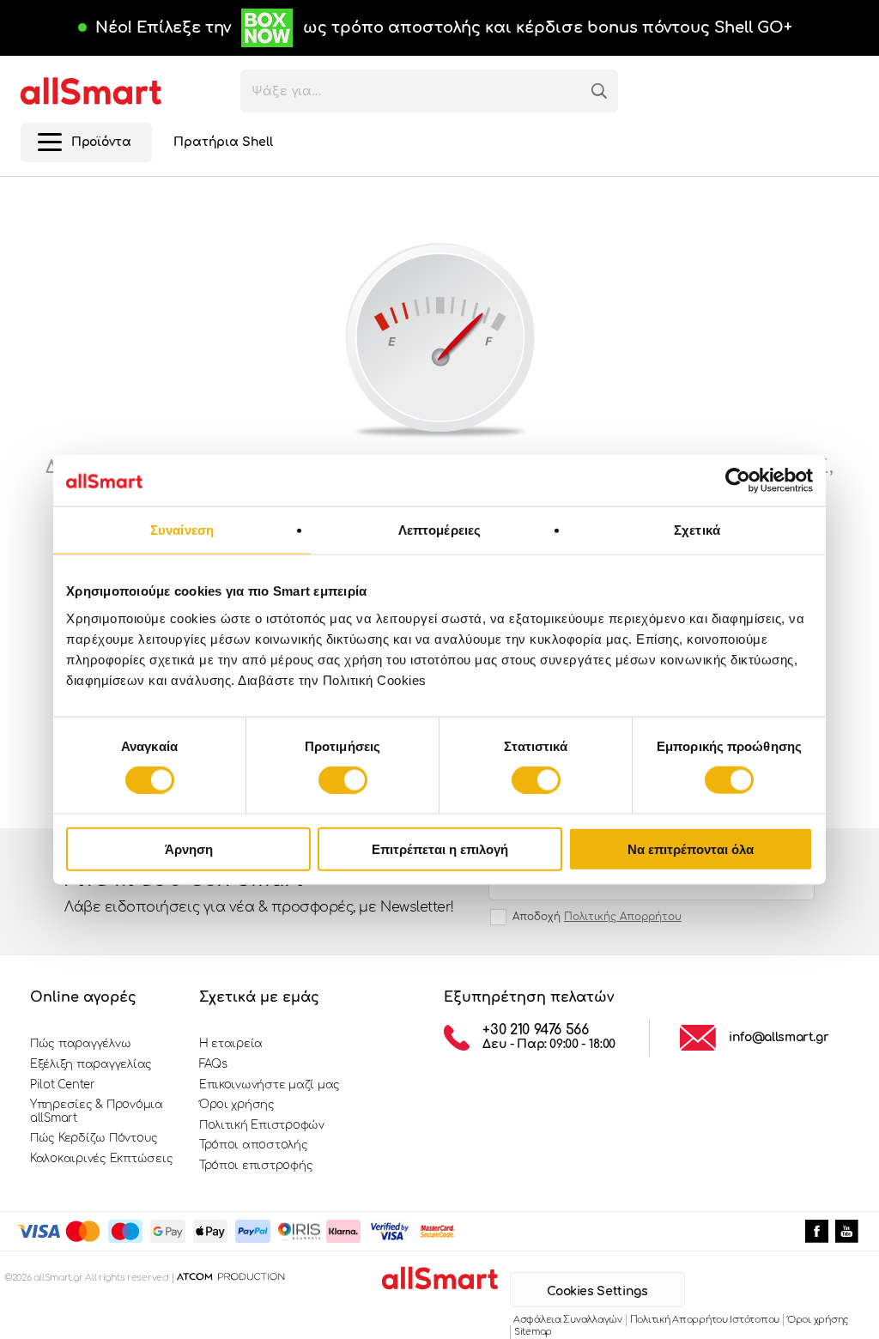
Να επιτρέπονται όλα (690, 848)
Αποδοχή (597, 917)
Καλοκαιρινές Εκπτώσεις (101, 1159)
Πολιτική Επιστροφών (261, 1125)
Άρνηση (189, 848)
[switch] (342, 780)
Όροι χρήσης (237, 1105)
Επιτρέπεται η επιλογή (440, 848)
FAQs (213, 1064)
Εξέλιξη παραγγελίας (91, 1064)
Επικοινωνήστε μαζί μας (269, 1085)
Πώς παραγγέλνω (80, 1044)
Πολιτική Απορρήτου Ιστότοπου (704, 1319)
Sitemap (533, 1331)
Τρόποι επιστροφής (256, 1166)
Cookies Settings (597, 1291)
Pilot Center (62, 1085)
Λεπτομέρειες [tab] (439, 530)
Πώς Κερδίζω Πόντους (94, 1138)
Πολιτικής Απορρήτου (623, 917)
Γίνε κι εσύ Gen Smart (259, 891)
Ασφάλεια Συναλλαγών (567, 1319)
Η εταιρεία (231, 1044)
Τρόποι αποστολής (253, 1145)
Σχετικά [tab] (697, 530)
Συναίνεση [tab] (182, 530)
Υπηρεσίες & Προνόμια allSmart (96, 1111)
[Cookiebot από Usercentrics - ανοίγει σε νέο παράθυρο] (738, 481)
